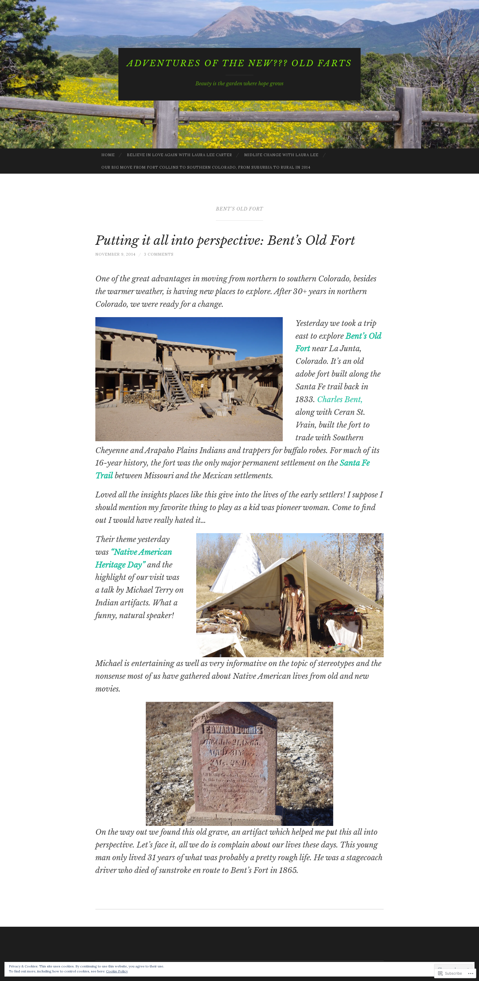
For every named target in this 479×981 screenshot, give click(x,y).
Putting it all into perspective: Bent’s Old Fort (225, 240)
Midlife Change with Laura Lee (281, 155)
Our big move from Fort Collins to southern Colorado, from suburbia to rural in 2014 (205, 167)
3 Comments (159, 254)
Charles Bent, (340, 399)
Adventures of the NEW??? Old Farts (239, 63)
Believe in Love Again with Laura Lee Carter (179, 155)
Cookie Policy (117, 971)
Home (108, 155)
